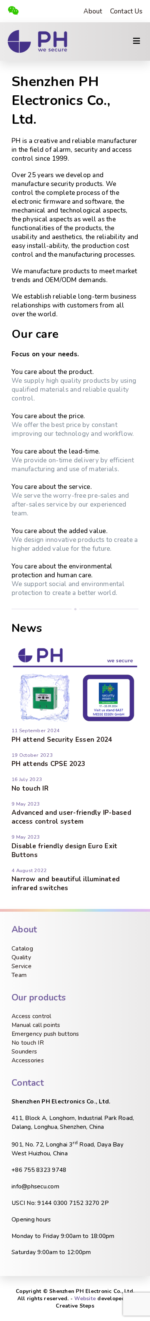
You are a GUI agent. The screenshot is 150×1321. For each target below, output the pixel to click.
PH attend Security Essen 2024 (62, 739)
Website (85, 1298)
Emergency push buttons (45, 1034)
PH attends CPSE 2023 (48, 763)
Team (19, 975)
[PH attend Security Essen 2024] (75, 722)
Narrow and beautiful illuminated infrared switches (66, 883)
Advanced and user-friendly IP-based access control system (71, 817)
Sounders (24, 1051)
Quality (21, 957)
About (92, 11)
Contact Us (126, 11)
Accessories (28, 1060)
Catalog (22, 948)
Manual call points (36, 1025)
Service (22, 966)
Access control (32, 1016)
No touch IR (30, 788)
